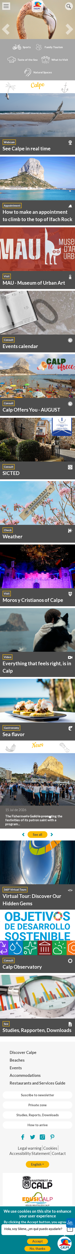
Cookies (50, 1148)
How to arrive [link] (38, 1125)
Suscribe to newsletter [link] (37, 1095)
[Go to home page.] (37, 6)
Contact (59, 1153)
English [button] (36, 1164)
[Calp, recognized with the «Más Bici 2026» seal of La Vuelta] (39, 816)
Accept (37, 1241)
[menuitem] (37, 1052)
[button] (69, 6)
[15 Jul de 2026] (37, 779)
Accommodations (25, 1075)
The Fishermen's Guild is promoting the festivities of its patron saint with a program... (33, 820)
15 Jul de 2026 (15, 810)
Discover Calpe (23, 1052)
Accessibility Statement (29, 1153)
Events (16, 1067)
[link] (37, 321)
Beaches (17, 1060)
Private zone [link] (37, 1105)
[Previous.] (12, 834)
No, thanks (37, 1248)
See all (37, 834)
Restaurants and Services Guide (37, 1083)
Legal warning (29, 1148)
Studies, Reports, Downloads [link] (37, 1115)
